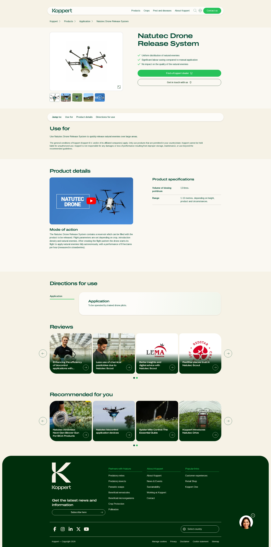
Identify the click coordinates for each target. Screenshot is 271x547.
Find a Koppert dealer (177, 73)
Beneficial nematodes (119, 492)
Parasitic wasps (116, 487)
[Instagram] (62, 529)
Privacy (173, 541)
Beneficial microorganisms (121, 498)
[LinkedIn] (70, 529)
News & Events (154, 481)
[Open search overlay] (195, 11)
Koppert (54, 21)
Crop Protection (116, 504)
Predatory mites (116, 475)
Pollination (113, 509)
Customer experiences (196, 475)
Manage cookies (159, 541)
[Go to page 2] (137, 378)
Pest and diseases (162, 10)
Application (84, 21)
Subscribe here (79, 512)
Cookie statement (200, 541)
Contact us (212, 10)
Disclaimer (184, 541)
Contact (151, 498)
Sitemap (215, 541)
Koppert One (191, 487)
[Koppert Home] (62, 9)
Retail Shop (191, 481)
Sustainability (153, 487)
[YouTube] (86, 529)
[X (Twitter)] (78, 529)
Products (135, 10)
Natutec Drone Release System (113, 21)
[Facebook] (55, 529)
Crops (147, 10)
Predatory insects (117, 481)
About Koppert (182, 10)
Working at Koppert (156, 492)
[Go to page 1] (134, 378)
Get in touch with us (177, 82)
